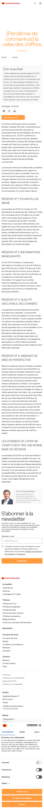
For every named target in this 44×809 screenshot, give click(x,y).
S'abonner (22, 560)
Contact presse (8, 663)
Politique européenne (11, 616)
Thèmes (6, 600)
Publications (7, 587)
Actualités (7, 584)
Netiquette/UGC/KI (9, 681)
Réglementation (9, 619)
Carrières (6, 650)
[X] (9, 111)
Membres (6, 647)
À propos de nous (10, 634)
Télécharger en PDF (11, 117)
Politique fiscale (9, 610)
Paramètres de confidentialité (13, 678)
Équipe (5, 641)
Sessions (6, 591)
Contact (6, 656)
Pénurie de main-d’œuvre (12, 613)
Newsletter (7, 628)
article (14, 57)
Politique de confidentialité (12, 684)
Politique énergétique (11, 606)
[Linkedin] (14, 111)
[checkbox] (2, 546)
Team (4, 666)
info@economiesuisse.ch (12, 706)
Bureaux (5, 660)
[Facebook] (4, 111)
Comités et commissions (12, 644)
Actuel (4, 57)
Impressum (21, 554)
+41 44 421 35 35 (10, 708)
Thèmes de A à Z (9, 603)
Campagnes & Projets (11, 594)
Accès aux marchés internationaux (16, 622)
